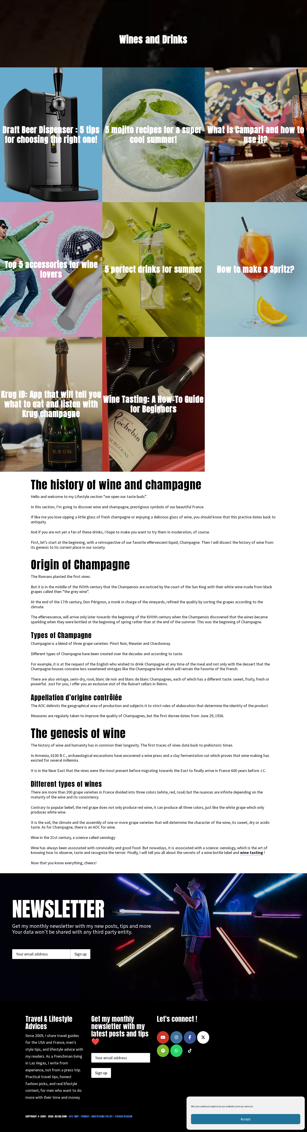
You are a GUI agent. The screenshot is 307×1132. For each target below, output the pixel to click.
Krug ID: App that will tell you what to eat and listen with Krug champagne (51, 404)
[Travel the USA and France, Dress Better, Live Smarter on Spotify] (163, 1050)
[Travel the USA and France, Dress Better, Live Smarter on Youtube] (163, 1037)
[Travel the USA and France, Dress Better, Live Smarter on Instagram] (176, 1037)
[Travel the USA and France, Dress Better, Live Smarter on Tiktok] (190, 1050)
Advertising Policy (102, 1116)
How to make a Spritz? (255, 269)
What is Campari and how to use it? (255, 135)
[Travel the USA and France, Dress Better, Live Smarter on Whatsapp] (176, 1050)
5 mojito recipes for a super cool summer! (153, 135)
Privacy (85, 1116)
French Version (123, 1116)
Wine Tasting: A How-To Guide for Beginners (153, 404)
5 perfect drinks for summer (153, 269)
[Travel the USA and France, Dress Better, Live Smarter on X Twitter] (203, 1037)
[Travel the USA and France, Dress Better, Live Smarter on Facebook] (190, 1037)
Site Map (74, 1116)
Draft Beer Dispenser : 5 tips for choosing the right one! (51, 135)
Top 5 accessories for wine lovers (51, 269)
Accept (246, 1119)
